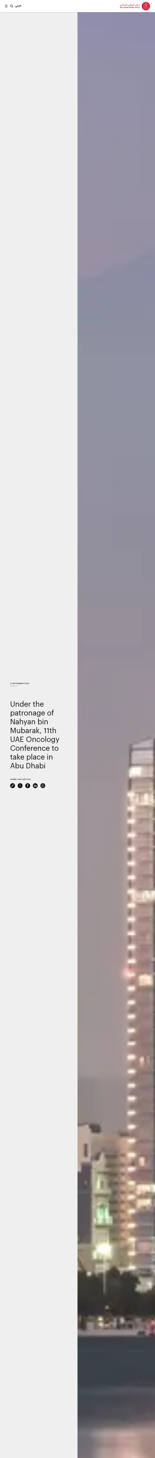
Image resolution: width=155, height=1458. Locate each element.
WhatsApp (42, 785)
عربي (18, 5)
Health (14, 686)
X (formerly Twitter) (20, 785)
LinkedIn (35, 785)
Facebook (27, 785)
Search (11, 6)
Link (12, 785)
